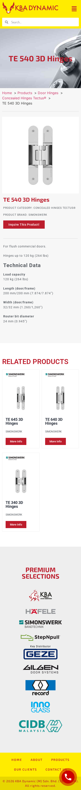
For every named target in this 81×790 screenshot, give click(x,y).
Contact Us (56, 769)
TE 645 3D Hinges (14, 421)
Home (16, 760)
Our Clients (25, 769)
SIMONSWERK (38, 214)
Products (60, 760)
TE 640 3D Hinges (54, 421)
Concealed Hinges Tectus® (54, 207)
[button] (74, 9)
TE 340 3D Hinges (14, 504)
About (37, 760)
